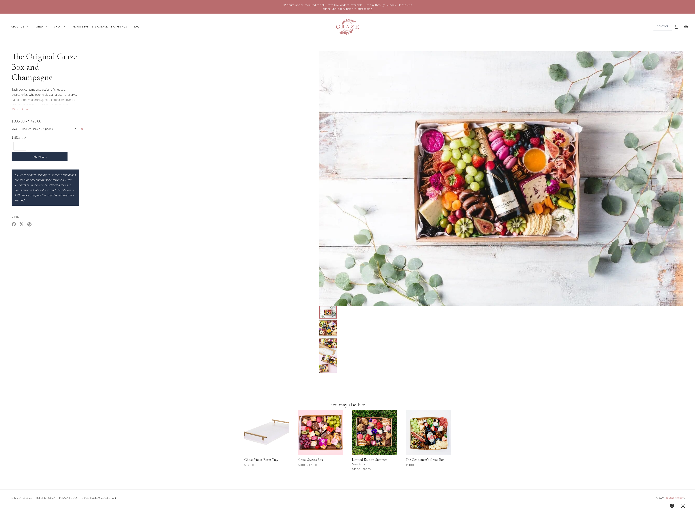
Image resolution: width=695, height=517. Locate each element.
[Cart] (676, 27)
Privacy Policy (68, 497)
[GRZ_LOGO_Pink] (347, 27)
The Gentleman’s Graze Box (425, 459)
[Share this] (15, 224)
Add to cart (40, 156)
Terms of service (21, 497)
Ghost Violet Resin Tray (261, 459)
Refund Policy (45, 497)
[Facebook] (672, 505)
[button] (27, 27)
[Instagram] (682, 505)
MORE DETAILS (22, 109)
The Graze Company (674, 497)
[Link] (686, 26)
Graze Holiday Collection (99, 497)
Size (15, 128)
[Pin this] (31, 224)
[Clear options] (82, 129)
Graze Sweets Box (310, 459)
